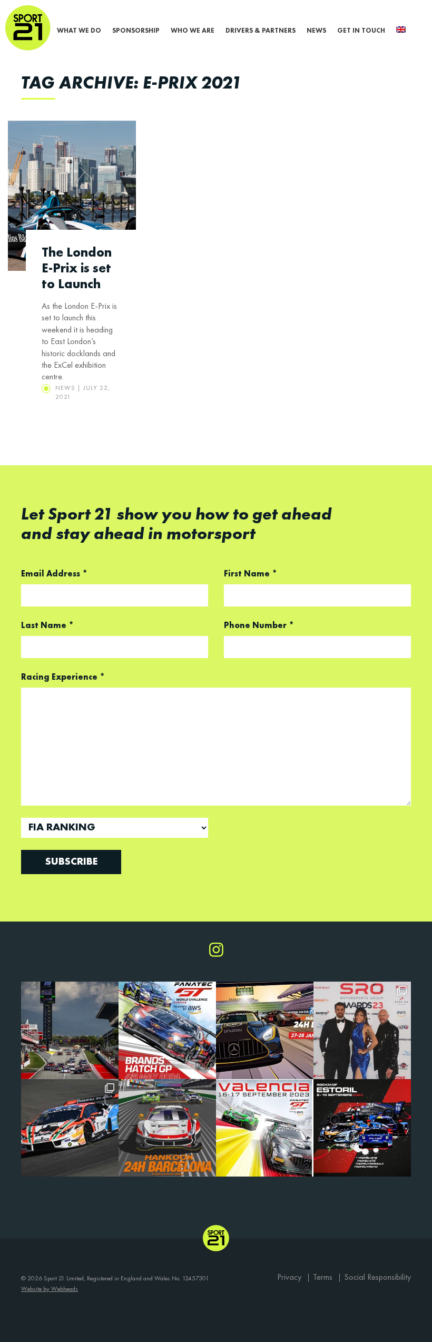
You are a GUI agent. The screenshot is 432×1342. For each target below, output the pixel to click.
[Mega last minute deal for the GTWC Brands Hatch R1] (167, 1030)
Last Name (47, 626)
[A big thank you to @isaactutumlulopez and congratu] (362, 1030)
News (316, 30)
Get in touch (361, 30)
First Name (250, 574)
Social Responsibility (377, 1278)
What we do (79, 30)
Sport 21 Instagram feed (216, 950)
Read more (72, 269)
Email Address (54, 574)
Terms (322, 1278)
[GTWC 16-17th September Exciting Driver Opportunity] (264, 1128)
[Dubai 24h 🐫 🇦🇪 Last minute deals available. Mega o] (264, 1030)
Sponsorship (136, 30)
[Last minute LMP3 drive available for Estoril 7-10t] (362, 1128)
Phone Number (259, 626)
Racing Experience (63, 677)
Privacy (289, 1278)
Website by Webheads (49, 1289)
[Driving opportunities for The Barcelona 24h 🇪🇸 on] (167, 1128)
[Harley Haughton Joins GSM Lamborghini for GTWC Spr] (70, 1128)
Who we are (192, 30)
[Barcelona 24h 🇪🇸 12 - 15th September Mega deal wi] (70, 1030)
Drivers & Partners (260, 30)
